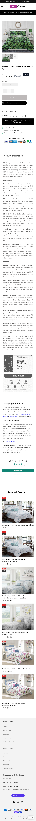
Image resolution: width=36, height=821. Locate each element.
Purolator (27, 414)
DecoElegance (11, 816)
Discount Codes (7, 738)
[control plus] (12, 91)
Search (5, 726)
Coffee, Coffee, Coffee (9, 742)
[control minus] (5, 91)
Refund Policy (7, 761)
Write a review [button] (18, 470)
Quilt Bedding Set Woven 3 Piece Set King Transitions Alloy (15, 633)
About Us (5, 753)
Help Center (6, 764)
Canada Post (13, 416)
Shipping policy (17, 818)
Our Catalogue (7, 730)
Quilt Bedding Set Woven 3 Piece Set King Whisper (18, 525)
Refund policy (20, 816)
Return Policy (10, 442)
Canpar (5, 416)
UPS (18, 414)
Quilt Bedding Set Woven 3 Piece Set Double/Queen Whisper (13, 560)
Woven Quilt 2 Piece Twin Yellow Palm (21, 13)
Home (5, 13)
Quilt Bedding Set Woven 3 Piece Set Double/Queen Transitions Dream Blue (14, 597)
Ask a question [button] (18, 475)
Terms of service (9, 818)
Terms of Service (8, 768)
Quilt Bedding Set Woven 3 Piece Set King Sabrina (18, 669)
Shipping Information (9, 757)
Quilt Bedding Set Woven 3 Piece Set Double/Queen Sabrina (13, 704)
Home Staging (7, 734)
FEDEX (22, 414)
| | (15, 816)
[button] (2, 6)
